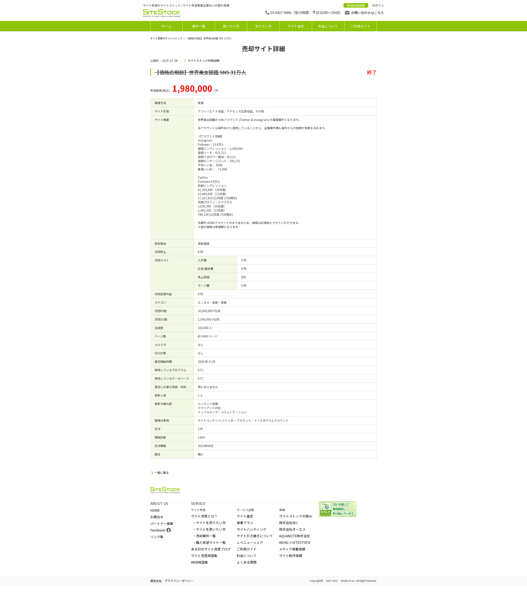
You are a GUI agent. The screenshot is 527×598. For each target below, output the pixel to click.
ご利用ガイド (360, 26)
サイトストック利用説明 (203, 60)
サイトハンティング (251, 529)
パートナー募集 (161, 523)
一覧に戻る (161, 472)
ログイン (378, 5)
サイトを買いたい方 (211, 529)
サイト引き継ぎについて (255, 535)
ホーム (166, 26)
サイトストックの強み (295, 516)
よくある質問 (247, 562)
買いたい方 (231, 26)
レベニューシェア (250, 542)
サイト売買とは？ (204, 516)
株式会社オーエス (292, 529)
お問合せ (156, 516)
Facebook (157, 530)
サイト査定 (296, 26)
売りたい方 (263, 26)
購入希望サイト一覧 (211, 542)
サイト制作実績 (290, 555)
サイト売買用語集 (204, 555)
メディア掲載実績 (292, 549)
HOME (155, 510)
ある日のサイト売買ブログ (211, 549)
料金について (328, 26)
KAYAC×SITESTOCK (294, 542)
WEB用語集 (199, 562)
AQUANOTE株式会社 (294, 535)
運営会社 (156, 581)
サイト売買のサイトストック (166, 38)
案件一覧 (198, 26)
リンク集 (156, 536)
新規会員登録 (356, 5)
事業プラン (245, 522)
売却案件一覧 (206, 535)
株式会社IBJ (288, 522)
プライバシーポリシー (179, 581)
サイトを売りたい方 (211, 522)
